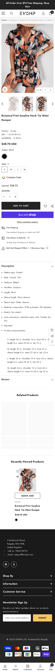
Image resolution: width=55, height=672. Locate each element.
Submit (42, 617)
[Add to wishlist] (45, 206)
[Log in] (43, 13)
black (16, 519)
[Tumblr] (14, 564)
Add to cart (21, 205)
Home (3, 20)
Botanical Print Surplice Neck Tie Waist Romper (27, 508)
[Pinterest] (6, 564)
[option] (27, 58)
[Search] (11, 13)
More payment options (27, 222)
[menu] (3, 13)
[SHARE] (51, 206)
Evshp (13, 131)
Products (13, 20)
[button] (45, 90)
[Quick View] (18, 476)
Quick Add (27, 495)
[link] (14, 442)
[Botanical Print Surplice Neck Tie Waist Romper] (27, 480)
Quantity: (5, 190)
